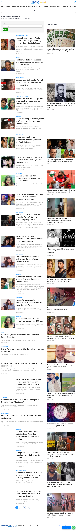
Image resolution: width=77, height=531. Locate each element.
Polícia (36, 6)
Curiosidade (23, 6)
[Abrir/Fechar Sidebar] (2, 2)
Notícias (8, 6)
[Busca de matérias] (75, 3)
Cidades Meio (67, 6)
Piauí (40, 6)
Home (3, 6)
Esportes (45, 6)
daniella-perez (44, 11)
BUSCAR (5, 29)
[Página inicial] (35, 2)
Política (30, 6)
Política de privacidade (56, 526)
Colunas (59, 6)
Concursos (53, 6)
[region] (61, 69)
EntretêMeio (15, 6)
